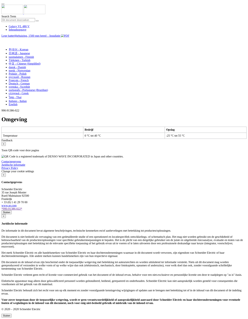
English (13, 104)
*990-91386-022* (11, 208)
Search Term (8, 16)
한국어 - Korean (18, 49)
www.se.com (9, 205)
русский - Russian (19, 77)
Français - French (19, 80)
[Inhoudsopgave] (2, 39)
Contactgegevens (11, 161)
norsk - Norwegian (19, 70)
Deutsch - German (19, 83)
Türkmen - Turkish (19, 60)
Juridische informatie (13, 164)
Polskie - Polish (18, 73)
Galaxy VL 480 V (19, 26)
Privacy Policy (9, 168)
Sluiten (6, 212)
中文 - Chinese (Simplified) (24, 63)
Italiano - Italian (18, 101)
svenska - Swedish (19, 86)
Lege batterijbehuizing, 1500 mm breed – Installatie (31, 35)
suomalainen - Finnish (21, 56)
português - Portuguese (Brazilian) (28, 90)
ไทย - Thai (15, 97)
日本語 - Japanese (19, 53)
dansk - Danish (17, 67)
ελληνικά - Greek (19, 93)
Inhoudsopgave (17, 29)
